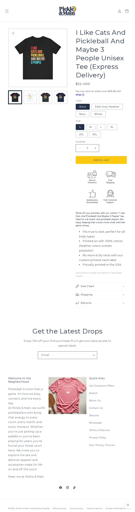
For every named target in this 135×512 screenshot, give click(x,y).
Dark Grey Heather (107, 106)
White (98, 114)
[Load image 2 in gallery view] (30, 97)
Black (82, 106)
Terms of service (94, 508)
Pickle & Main (22, 508)
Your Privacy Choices (102, 445)
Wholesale (95, 422)
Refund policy (60, 508)
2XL (81, 134)
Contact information (115, 508)
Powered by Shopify (40, 508)
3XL (95, 134)
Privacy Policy (97, 437)
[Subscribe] (93, 355)
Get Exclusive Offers (101, 385)
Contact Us (96, 408)
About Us (95, 400)
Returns (94, 415)
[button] (7, 11)
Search (93, 393)
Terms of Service (99, 430)
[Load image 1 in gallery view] (15, 97)
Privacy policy (76, 508)
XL (112, 127)
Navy (82, 114)
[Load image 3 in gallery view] (45, 97)
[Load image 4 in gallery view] (61, 97)
